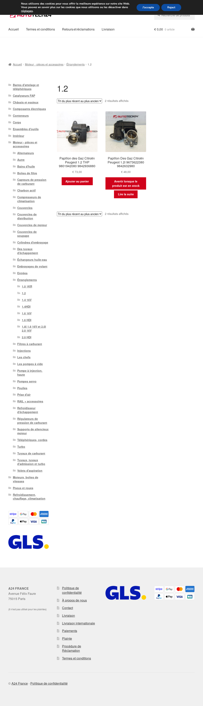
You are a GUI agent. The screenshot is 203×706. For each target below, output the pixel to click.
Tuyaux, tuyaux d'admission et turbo (31, 462)
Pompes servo (26, 381)
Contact (67, 607)
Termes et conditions (40, 29)
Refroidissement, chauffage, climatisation (29, 497)
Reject (171, 7)
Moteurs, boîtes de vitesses (25, 479)
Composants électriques (29, 109)
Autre (21, 160)
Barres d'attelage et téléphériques (26, 87)
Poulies (22, 388)
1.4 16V (27, 300)
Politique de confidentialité (72, 590)
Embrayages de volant (32, 266)
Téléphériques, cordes (32, 440)
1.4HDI (26, 306)
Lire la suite (126, 194)
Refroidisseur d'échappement (27, 410)
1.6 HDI (26, 320)
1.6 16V (27, 313)
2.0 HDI (26, 337)
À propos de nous (74, 600)
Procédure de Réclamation (71, 648)
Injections (24, 351)
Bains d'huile (26, 166)
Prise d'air (24, 395)
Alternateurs (25, 153)
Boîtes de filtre (27, 173)
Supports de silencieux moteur (33, 431)
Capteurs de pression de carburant (31, 182)
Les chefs (24, 357)
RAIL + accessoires (30, 401)
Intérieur (18, 136)
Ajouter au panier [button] (77, 181)
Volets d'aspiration (29, 471)
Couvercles (25, 208)
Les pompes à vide (30, 364)
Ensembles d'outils (26, 129)
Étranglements (75, 64)
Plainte (67, 638)
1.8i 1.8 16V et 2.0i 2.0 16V (34, 328)
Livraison (108, 29)
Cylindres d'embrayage (32, 242)
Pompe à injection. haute (29, 373)
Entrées (22, 273)
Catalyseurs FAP (24, 96)
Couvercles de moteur (32, 225)
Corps (17, 122)
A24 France (19, 683)
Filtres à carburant (29, 344)
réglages (27, 11)
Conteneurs (21, 116)
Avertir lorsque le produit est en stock (126, 183)
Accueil (13, 29)
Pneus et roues (23, 488)
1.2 (24, 293)
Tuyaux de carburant (31, 453)
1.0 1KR (27, 286)
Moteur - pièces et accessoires (44, 64)
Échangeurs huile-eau (32, 260)
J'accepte (148, 7)
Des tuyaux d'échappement (27, 251)
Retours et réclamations (78, 29)
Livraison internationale (78, 623)
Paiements (69, 630)
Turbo (21, 447)
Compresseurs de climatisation (29, 199)
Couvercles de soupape (27, 234)
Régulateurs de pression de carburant (32, 421)
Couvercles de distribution (27, 216)
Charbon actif (26, 190)
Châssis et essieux (25, 102)
